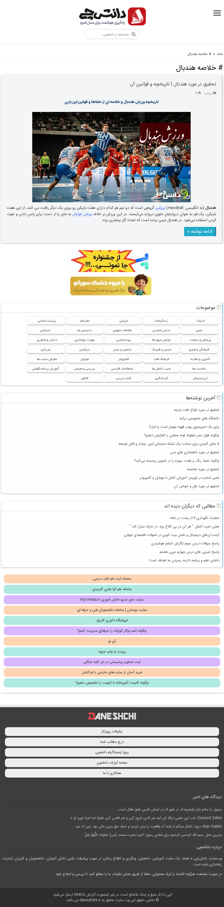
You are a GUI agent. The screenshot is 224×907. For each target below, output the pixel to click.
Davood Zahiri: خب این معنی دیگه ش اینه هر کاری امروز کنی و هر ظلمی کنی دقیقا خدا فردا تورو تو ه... (144, 818)
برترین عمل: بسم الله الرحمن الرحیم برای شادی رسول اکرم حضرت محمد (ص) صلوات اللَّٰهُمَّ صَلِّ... (151, 835)
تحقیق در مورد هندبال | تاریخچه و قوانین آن (173, 84)
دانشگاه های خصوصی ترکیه (199, 418)
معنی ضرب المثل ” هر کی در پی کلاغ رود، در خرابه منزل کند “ (174, 527)
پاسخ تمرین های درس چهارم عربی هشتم (189, 552)
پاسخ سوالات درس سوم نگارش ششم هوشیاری (185, 544)
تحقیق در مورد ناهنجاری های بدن (194, 452)
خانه (220, 54)
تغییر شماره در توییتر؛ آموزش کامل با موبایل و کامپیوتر (179, 478)
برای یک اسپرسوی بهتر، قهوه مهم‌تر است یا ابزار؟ (184, 427)
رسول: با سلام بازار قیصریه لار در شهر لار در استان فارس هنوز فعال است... (168, 810)
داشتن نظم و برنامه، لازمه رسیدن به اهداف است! (184, 561)
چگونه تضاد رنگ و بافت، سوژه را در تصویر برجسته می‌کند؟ (176, 461)
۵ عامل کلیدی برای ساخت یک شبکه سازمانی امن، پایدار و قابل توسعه (169, 444)
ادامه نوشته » (199, 231)
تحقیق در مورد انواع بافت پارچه (196, 410)
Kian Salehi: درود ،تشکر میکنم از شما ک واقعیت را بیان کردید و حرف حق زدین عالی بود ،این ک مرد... (147, 827)
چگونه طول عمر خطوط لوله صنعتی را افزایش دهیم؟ (181, 435)
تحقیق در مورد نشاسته (203, 469)
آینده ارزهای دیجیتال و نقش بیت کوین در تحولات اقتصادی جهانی (171, 535)
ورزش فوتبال (82, 214)
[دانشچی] (112, 17)
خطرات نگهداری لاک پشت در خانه (194, 518)
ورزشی (209, 93)
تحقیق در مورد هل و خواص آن (196, 486)
